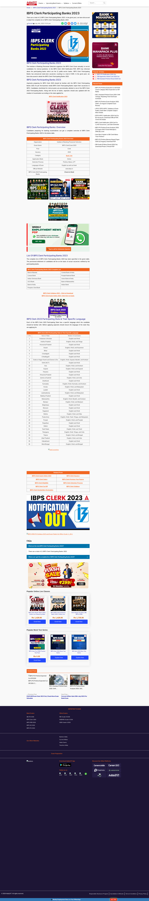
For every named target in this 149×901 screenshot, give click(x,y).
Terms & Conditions (131, 893)
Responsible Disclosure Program (98, 893)
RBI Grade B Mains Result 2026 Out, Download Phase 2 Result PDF (106, 145)
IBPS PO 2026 (31, 728)
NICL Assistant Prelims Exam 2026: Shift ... (58, 687)
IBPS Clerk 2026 (31, 719)
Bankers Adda (63, 736)
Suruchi (30, 23)
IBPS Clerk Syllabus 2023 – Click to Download (58, 293)
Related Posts (32, 671)
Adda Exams (63, 742)
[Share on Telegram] (65, 23)
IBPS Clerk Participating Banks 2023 (44, 7)
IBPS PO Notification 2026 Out (106, 74)
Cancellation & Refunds (117, 893)
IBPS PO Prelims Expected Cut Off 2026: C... (38, 682)
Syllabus (66, 3)
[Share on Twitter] (75, 23)
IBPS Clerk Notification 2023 (58, 96)
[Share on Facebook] (72, 23)
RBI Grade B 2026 (64, 716)
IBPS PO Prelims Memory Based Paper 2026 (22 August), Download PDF (107, 140)
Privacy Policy (143, 893)
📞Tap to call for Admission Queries (58, 249)
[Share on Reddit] (69, 23)
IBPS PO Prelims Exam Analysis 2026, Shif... (77, 687)
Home (28, 7)
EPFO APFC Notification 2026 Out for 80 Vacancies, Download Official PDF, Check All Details (107, 117)
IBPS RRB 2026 (31, 722)
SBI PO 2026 (30, 716)
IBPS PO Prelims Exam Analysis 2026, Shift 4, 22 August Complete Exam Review (107, 103)
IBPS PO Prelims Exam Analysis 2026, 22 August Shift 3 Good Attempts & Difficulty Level (107, 129)
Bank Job (69, 155)
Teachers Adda (63, 745)
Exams (41, 3)
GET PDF (113, 899)
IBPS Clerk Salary (41, 479)
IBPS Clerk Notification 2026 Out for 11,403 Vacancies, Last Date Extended (107, 123)
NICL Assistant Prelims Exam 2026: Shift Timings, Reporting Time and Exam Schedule (107, 96)
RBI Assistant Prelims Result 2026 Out (109, 79)
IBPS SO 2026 (31, 725)
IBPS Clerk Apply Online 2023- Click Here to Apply (58, 296)
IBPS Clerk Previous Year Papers (73, 479)
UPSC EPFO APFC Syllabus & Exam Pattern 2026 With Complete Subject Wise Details (106, 110)
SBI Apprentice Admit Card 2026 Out (108, 76)
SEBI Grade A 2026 (65, 722)
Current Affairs (77, 3)
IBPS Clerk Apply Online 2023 (41, 476)
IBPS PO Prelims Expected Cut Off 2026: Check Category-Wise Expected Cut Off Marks (107, 89)
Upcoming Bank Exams (53, 3)
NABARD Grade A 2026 (66, 719)
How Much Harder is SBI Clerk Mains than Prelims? (106, 135)
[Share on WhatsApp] (62, 23)
